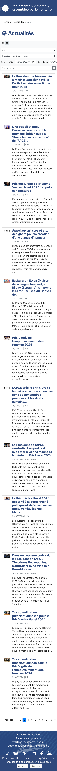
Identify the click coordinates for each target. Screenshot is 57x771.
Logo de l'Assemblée (20, 745)
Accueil (8, 22)
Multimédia (42, 745)
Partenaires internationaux (28, 742)
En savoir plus (42, 761)
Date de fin (42, 62)
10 (51, 719)
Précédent (9, 719)
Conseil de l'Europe (28, 734)
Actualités (19, 22)
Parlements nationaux (28, 738)
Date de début (7, 62)
